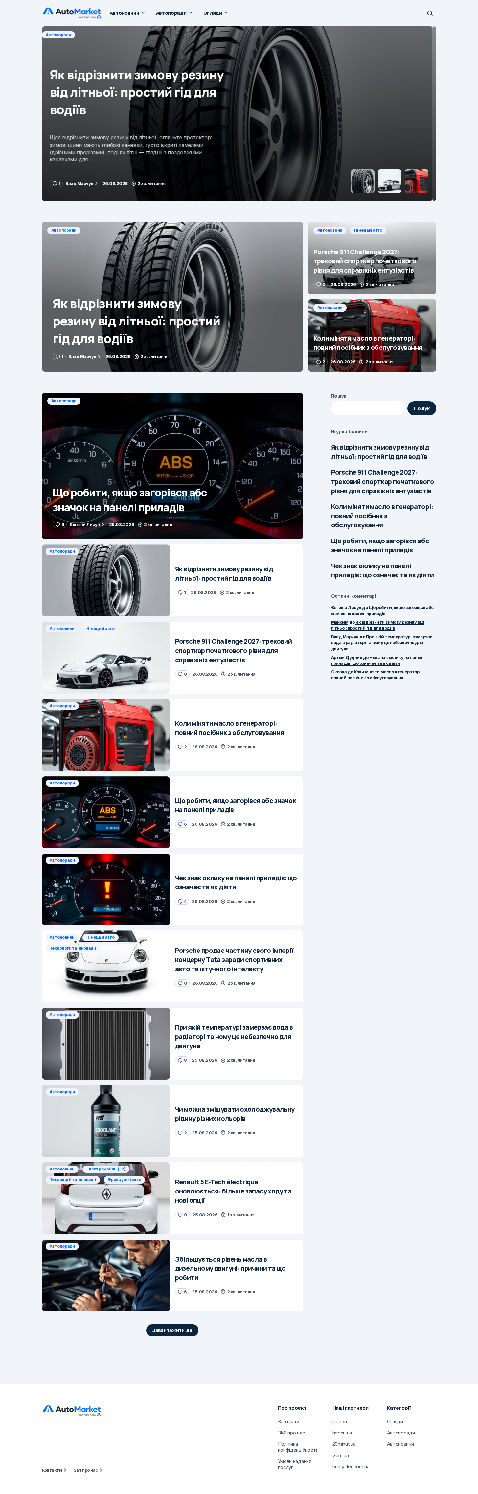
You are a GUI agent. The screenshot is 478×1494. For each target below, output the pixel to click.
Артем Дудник (346, 657)
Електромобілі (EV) (105, 1169)
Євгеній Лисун (346, 607)
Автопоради (64, 230)
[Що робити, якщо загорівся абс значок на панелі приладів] (172, 466)
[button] (430, 13)
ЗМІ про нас (86, 1470)
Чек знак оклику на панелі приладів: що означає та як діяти (382, 570)
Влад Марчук (345, 636)
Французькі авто (124, 1179)
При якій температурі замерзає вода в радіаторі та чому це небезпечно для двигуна (381, 642)
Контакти (52, 1470)
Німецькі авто (102, 34)
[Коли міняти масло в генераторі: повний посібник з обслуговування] (372, 335)
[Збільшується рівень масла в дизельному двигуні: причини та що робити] (106, 1276)
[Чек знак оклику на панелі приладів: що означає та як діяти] (106, 890)
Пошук (339, 396)
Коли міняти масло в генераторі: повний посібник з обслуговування (382, 515)
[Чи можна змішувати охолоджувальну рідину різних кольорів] (106, 1121)
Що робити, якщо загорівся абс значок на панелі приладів (380, 545)
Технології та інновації (73, 948)
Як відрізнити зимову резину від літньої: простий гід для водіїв (380, 452)
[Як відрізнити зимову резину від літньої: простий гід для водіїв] (172, 297)
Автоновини (64, 34)
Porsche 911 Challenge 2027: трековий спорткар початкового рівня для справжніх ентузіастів (382, 481)
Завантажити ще (172, 1330)
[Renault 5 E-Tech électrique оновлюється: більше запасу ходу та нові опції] (106, 1198)
